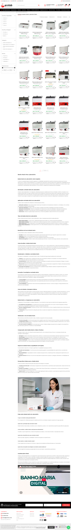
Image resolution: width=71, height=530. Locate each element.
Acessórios (24, 9)
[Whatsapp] (68, 527)
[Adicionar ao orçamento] (29, 21)
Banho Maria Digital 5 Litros (37, 157)
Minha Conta (32, 514)
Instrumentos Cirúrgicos (65, 9)
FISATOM (5, 55)
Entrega (18, 517)
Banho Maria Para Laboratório (8, 47)
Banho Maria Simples (23, 220)
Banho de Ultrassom (7, 42)
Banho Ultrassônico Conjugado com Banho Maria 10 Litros (63, 158)
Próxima (45, 170)
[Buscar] (39, 5)
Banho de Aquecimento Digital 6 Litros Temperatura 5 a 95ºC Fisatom (63, 33)
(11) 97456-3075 (5, 513)
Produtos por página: (44, 16)
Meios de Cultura (52, 9)
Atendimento (32, 513)
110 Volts (5, 32)
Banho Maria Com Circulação (9, 44)
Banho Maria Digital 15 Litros (50, 132)
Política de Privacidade (40, 527)
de (2, 70)
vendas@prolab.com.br (7, 517)
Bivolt (4, 35)
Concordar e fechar (51, 527)
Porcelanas (58, 9)
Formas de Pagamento (20, 518)
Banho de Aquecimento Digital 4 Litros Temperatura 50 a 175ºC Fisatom (50, 33)
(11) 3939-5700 (5, 515)
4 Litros (5, 19)
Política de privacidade (20, 514)
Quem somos (19, 513)
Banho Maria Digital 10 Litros (37, 132)
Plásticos (28, 9)
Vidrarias (19, 9)
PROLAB (5, 57)
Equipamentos (13, 9)
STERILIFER (5, 61)
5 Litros (5, 21)
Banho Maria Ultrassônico (24, 224)
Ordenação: (59, 16)
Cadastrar (66, 505)
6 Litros (5, 23)
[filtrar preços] (14, 70)
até (8, 70)
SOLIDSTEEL (6, 59)
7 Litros (5, 25)
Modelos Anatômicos (35, 9)
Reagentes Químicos (44, 9)
